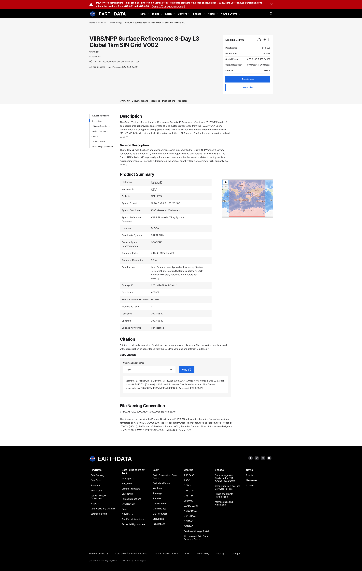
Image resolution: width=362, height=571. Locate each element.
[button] (124, 137)
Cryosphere (127, 493)
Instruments (96, 490)
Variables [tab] (182, 100)
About (211, 13)
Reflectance (157, 327)
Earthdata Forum (161, 483)
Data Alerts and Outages (102, 508)
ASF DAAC (189, 475)
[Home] (112, 13)
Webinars (157, 488)
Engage (197, 13)
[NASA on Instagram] (257, 458)
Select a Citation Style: (133, 363)
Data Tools (95, 480)
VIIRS (154, 189)
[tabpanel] (181, 273)
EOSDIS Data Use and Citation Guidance (185, 349)
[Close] (271, 5)
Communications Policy (166, 553)
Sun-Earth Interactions (133, 519)
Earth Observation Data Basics (164, 476)
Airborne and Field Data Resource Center (196, 538)
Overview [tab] (125, 100)
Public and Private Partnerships (224, 495)
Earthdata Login (98, 513)
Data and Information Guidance (131, 553)
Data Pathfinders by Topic (133, 471)
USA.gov (235, 553)
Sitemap (220, 553)
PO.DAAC (188, 526)
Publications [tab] (168, 100)
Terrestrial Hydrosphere (133, 524)
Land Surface (128, 504)
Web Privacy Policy (98, 553)
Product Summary (99, 131)
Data (143, 13)
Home (92, 23)
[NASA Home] (92, 14)
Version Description (101, 126)
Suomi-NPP (157, 182)
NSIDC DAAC (190, 510)
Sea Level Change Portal (196, 531)
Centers (182, 13)
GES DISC (189, 495)
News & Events (229, 13)
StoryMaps (158, 518)
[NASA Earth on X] (263, 458)
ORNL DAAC (190, 516)
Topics (155, 13)
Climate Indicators (131, 488)
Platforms (95, 485)
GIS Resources (160, 513)
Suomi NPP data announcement (168, 6)
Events (249, 475)
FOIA (187, 553)
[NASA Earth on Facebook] (250, 458)
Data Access (248, 79)
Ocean (125, 509)
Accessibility (203, 553)
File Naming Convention (102, 146)
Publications (159, 523)
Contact (250, 485)
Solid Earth (127, 514)
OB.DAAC (188, 521)
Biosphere (127, 483)
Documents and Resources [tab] (146, 100)
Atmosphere (128, 478)
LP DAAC (188, 500)
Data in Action (160, 503)
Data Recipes (159, 508)
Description (96, 121)
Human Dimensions (131, 498)
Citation (94, 136)
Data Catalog (115, 23)
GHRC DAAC (190, 490)
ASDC (187, 480)
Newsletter (251, 480)
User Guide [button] (247, 87)
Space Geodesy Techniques (98, 497)
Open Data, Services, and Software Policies (227, 487)
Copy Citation (99, 141)
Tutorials (157, 498)
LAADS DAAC (191, 505)
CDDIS (187, 485)
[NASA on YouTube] (269, 458)
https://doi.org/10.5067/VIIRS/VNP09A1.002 (119, 62)
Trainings (157, 493)
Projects (94, 503)
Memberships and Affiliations (224, 503)
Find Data (102, 23)
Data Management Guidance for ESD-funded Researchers (225, 478)
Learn (168, 13)
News (249, 469)
